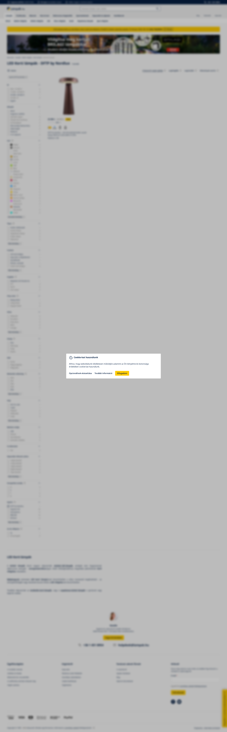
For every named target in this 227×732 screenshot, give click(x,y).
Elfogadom (122, 373)
